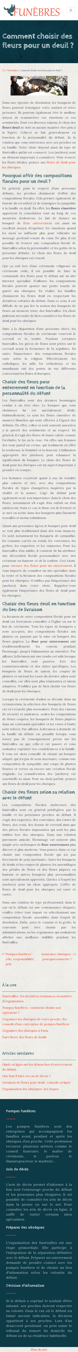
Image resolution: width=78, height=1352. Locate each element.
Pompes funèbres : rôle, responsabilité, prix (20, 959)
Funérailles (12, 70)
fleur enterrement (37, 223)
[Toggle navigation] (70, 10)
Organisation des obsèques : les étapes (30, 1089)
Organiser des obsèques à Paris (25, 1030)
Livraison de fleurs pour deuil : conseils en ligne (36, 1082)
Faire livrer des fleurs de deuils (24, 1037)
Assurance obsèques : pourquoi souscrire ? (56, 956)
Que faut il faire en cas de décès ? (26, 1076)
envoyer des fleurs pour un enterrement (41, 566)
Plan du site (39, 1349)
